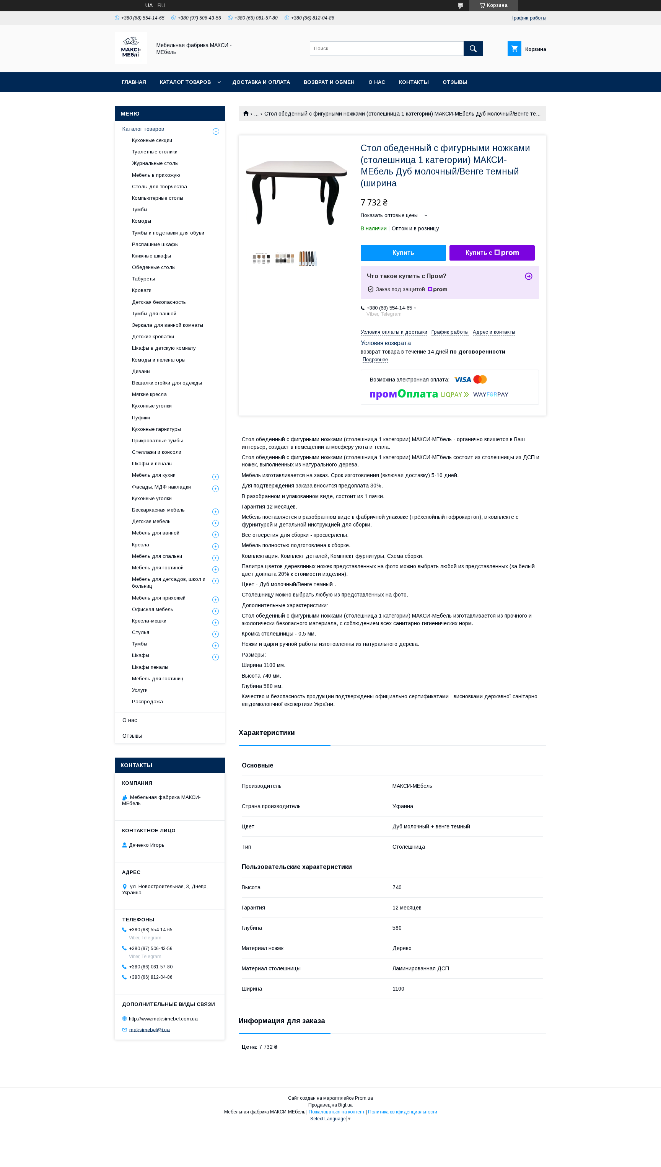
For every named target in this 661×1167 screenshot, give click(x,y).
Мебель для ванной (155, 533)
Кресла (140, 545)
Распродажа (147, 701)
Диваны (141, 371)
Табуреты (143, 279)
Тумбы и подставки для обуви (168, 233)
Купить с (479, 252)
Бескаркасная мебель (158, 510)
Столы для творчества (159, 186)
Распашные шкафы (155, 244)
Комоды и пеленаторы (159, 360)
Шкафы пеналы (150, 667)
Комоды (141, 221)
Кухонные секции (152, 140)
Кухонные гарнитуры (156, 429)
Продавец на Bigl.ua (330, 1105)
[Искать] (473, 48)
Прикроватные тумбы (157, 440)
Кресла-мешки (149, 621)
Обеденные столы (154, 267)
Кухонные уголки (152, 406)
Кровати (141, 290)
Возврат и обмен (329, 82)
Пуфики (141, 418)
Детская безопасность (159, 302)
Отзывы (455, 82)
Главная (134, 82)
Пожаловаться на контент (337, 1112)
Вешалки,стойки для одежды (167, 383)
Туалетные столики (154, 152)
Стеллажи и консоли (156, 452)
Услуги (140, 690)
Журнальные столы (155, 163)
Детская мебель (151, 521)
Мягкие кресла (149, 394)
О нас (376, 82)
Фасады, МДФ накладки (161, 487)
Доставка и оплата (261, 82)
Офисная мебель (152, 609)
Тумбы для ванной (154, 313)
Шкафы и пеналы (152, 463)
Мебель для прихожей (159, 598)
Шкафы (140, 655)
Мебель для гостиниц (158, 678)
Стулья (140, 632)
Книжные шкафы (151, 256)
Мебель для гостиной (158, 567)
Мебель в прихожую (156, 175)
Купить (403, 252)
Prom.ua (364, 1098)
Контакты (414, 82)
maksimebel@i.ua (149, 1029)
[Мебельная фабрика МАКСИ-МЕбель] (131, 62)
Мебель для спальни (157, 556)
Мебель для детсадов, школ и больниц (168, 582)
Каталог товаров (185, 82)
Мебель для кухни (154, 475)
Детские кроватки (153, 336)
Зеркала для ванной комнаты (167, 325)
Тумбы (139, 209)
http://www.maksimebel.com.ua (163, 1019)
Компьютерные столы (157, 198)
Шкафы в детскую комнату (164, 348)
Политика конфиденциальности (402, 1112)
